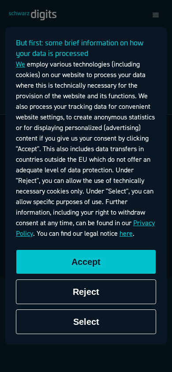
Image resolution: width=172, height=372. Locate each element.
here (126, 233)
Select (86, 322)
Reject (86, 292)
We (20, 64)
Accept (86, 262)
